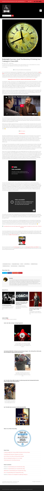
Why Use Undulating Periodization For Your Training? (13, 458)
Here (5, 472)
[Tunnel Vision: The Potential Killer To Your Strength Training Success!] (35, 299)
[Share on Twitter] (21, 259)
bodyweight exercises (6, 263)
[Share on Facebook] (18, 259)
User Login (29, 1)
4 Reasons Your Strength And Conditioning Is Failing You (17, 474)
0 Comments (5, 67)
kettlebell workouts (6, 265)
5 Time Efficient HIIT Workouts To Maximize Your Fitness (13, 454)
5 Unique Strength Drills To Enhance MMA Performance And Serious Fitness (17, 452)
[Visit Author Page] (5, 279)
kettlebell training (34, 263)
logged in (8, 319)
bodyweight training (15, 263)
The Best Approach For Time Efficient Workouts (12, 460)
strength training (21, 265)
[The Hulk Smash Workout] (8, 298)
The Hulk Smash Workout (6, 305)
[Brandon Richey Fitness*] (6, 8)
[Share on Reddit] (23, 259)
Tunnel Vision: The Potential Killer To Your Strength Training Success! (35, 309)
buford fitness (27, 263)
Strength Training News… (36, 481)
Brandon (12, 63)
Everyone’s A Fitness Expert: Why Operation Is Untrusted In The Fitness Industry (21, 303)
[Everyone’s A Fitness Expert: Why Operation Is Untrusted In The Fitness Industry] (22, 296)
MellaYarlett (6, 470)
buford (22, 263)
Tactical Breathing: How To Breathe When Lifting (16, 466)
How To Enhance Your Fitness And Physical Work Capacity (14, 456)
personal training (14, 265)
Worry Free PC (30, 489)
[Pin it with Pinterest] (26, 259)
